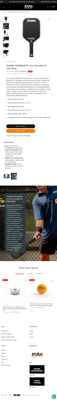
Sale (2, 362)
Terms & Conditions (6, 334)
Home (4, 12)
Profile (31, 334)
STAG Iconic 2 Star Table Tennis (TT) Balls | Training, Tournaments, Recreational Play (41, 304)
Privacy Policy (4, 331)
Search (31, 337)
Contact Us (4, 359)
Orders (31, 331)
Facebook (14, 136)
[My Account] (50, 7)
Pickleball (39, 273)
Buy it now (21, 131)
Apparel (3, 353)
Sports (3, 350)
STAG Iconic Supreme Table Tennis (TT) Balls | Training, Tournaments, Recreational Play (14, 308)
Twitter (20, 136)
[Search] (47, 7)
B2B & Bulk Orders (5, 365)
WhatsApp (27, 136)
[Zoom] (49, 19)
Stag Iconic (6, 305)
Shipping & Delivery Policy (8, 337)
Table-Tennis (19, 273)
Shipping (15, 73)
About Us (3, 356)
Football (29, 273)
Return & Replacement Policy (9, 340)
